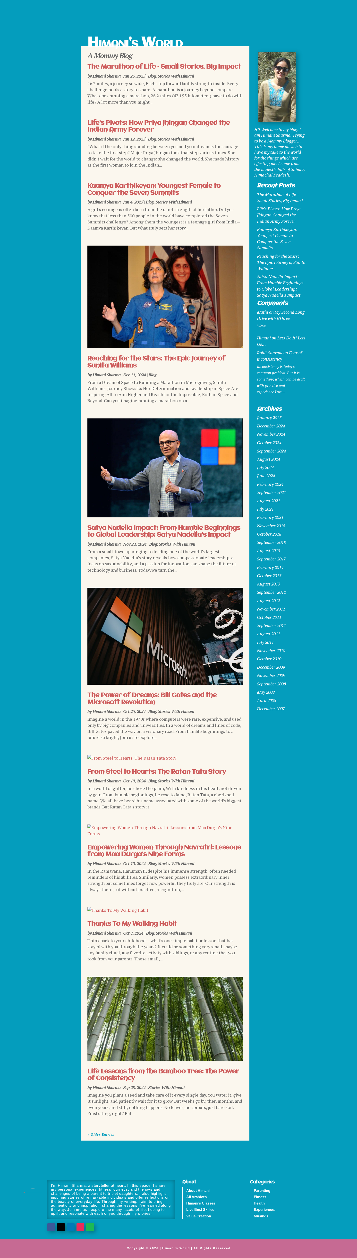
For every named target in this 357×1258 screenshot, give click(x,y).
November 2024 (271, 434)
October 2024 (269, 442)
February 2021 (270, 517)
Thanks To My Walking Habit (132, 924)
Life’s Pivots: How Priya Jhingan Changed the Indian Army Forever (279, 215)
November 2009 (271, 675)
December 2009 (271, 667)
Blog (152, 76)
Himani (264, 338)
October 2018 (269, 534)
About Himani (198, 1190)
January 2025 (269, 417)
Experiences (264, 1209)
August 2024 (268, 459)
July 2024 (265, 467)
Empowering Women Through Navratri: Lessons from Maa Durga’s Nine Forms (164, 851)
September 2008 (271, 684)
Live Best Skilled (200, 1209)
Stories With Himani (176, 76)
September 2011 (271, 625)
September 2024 (271, 451)
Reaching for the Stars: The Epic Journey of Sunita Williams (281, 262)
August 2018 (268, 550)
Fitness (260, 1197)
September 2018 (271, 542)
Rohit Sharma (269, 352)
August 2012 (268, 600)
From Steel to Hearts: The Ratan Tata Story (156, 772)
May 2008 (266, 692)
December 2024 (271, 426)
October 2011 (269, 617)
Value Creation (198, 1216)
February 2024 (270, 484)
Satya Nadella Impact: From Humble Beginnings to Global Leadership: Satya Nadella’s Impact (163, 532)
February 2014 (270, 567)
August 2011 (268, 634)
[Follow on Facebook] (51, 1227)
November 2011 (271, 609)
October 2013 (269, 575)
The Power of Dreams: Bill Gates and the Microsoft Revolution (152, 699)
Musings (261, 1216)
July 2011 (265, 642)
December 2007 (271, 708)
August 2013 (268, 584)
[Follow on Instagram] (80, 1227)
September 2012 (271, 592)
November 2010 (271, 650)
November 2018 (271, 526)
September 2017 (271, 559)
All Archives (196, 1197)
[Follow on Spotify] (90, 1227)
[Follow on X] (61, 1227)
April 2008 (266, 700)
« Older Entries (100, 1134)
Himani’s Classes (200, 1203)
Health (259, 1203)
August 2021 (268, 501)
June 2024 (266, 475)
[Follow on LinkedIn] (71, 1227)
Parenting (262, 1190)
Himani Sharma (106, 76)
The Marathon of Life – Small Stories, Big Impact (164, 66)
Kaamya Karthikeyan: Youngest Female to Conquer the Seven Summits (154, 189)
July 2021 (265, 509)
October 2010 (269, 659)
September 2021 (271, 492)
